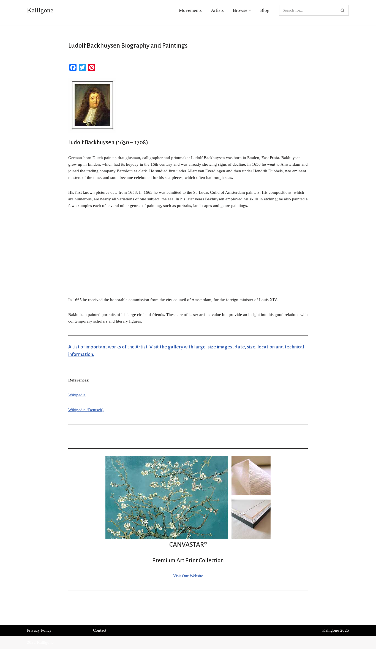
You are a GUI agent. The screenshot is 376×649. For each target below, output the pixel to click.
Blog (264, 10)
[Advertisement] (188, 255)
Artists (217, 10)
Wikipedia (77, 395)
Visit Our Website (188, 576)
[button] (250, 10)
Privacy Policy (39, 630)
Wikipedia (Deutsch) (85, 410)
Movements (190, 10)
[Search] (343, 10)
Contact (99, 630)
